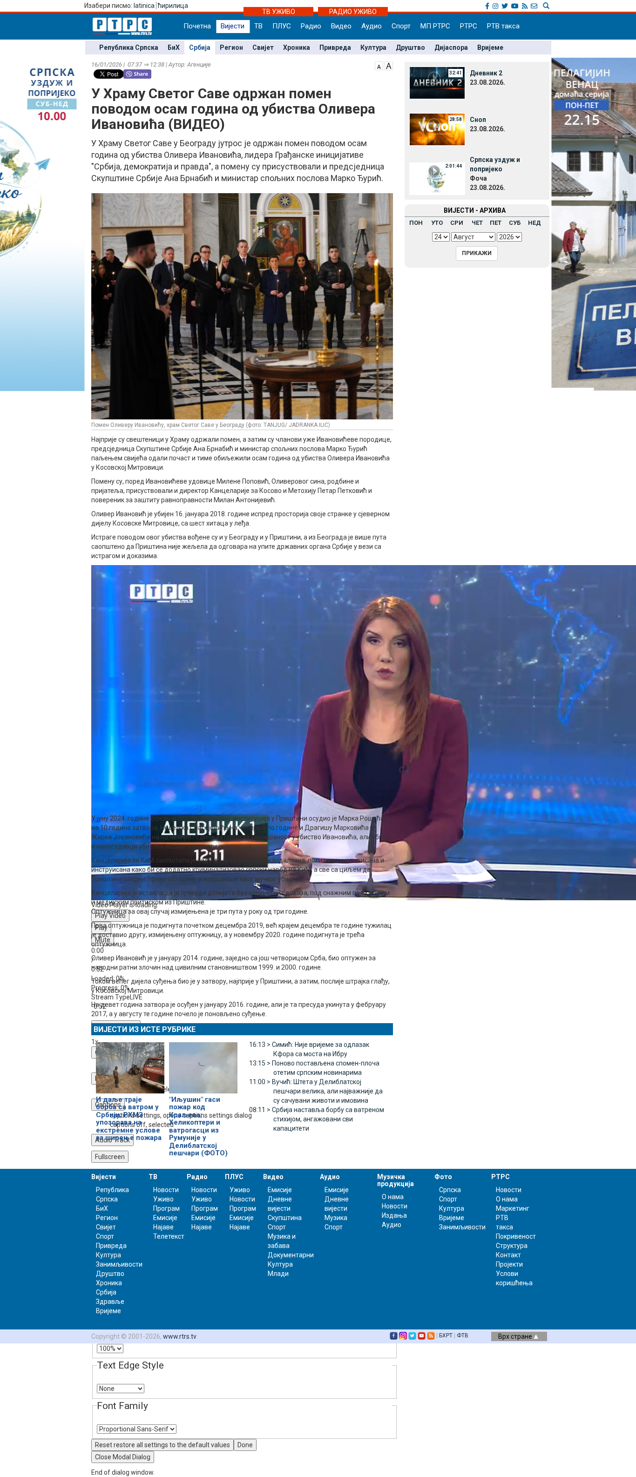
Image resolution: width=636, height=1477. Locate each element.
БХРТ (446, 1335)
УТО (437, 222)
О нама (393, 1196)
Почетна (197, 26)
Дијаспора (451, 47)
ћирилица (173, 5)
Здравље (110, 1301)
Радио (311, 26)
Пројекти (509, 1264)
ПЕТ (495, 222)
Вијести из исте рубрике (145, 1029)
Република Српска (128, 47)
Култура (373, 47)
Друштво (410, 47)
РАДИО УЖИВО (353, 11)
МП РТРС (435, 26)
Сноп (478, 119)
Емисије (165, 1217)
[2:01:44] (437, 178)
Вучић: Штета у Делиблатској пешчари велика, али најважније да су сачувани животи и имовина (316, 1091)
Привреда (335, 47)
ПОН (416, 222)
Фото (443, 1176)
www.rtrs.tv (179, 1336)
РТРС (468, 26)
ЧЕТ (477, 222)
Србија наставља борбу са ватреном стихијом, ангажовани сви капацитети (316, 1119)
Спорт (401, 26)
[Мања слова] (379, 65)
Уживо (163, 1199)
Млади (278, 1273)
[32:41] (437, 82)
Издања (394, 1215)
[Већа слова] (389, 65)
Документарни (291, 1255)
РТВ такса (503, 26)
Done (245, 1445)
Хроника (296, 47)
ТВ (258, 26)
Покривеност (516, 1236)
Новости (166, 1190)
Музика (336, 1217)
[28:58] (437, 129)
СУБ (515, 222)
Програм (166, 1208)
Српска (450, 1190)
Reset (162, 1445)
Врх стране (516, 1336)
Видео (341, 26)
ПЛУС (281, 26)
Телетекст (168, 1236)
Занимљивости (119, 1264)
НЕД (534, 222)
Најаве (163, 1227)
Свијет (263, 47)
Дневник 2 (486, 73)
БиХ (174, 47)
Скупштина (285, 1217)
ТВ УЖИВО (278, 11)
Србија (199, 47)
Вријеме (490, 47)
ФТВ (462, 1335)
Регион (231, 47)
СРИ (456, 222)
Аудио (371, 26)
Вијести (232, 26)
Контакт (508, 1255)
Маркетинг (512, 1208)
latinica (144, 5)
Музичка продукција (395, 1180)
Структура (512, 1245)
